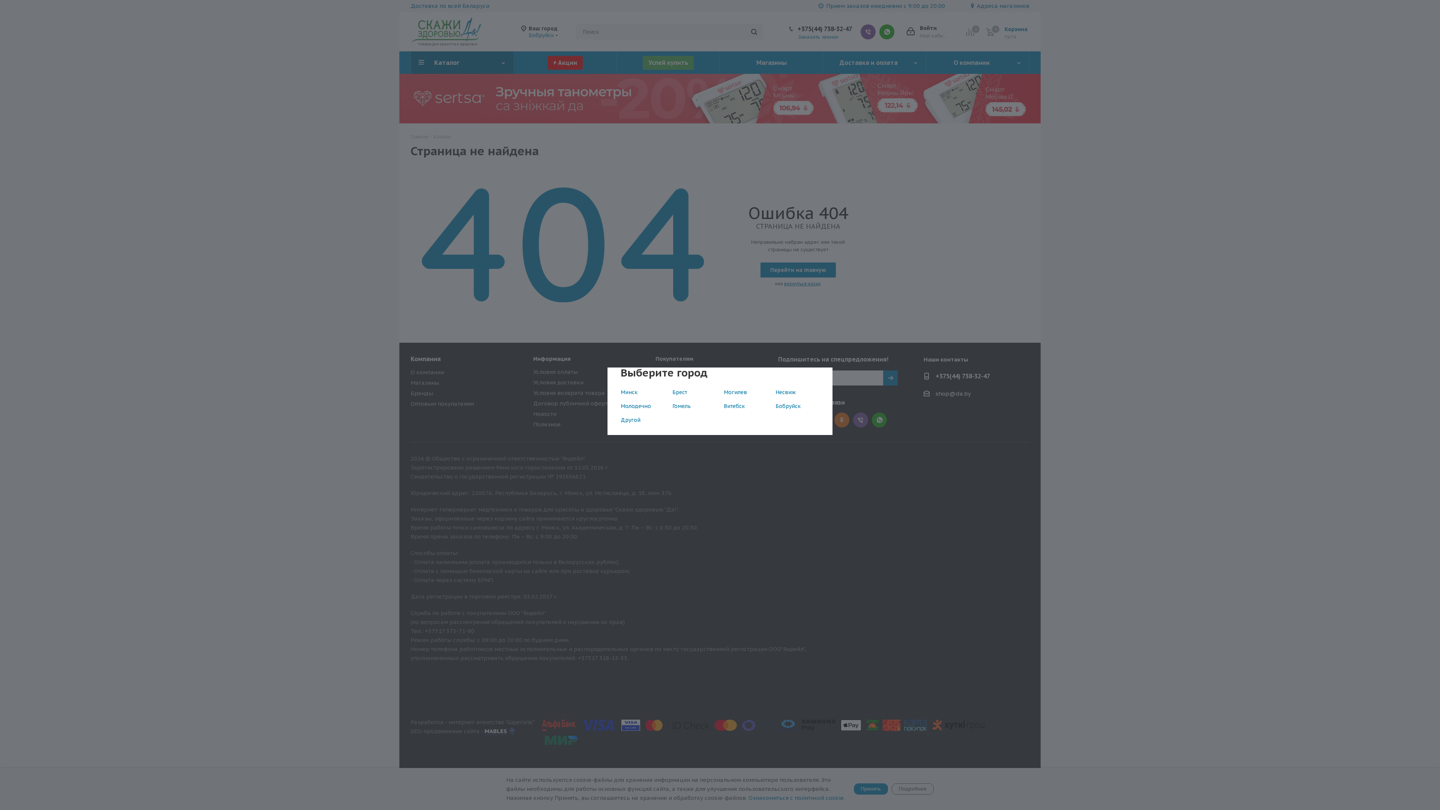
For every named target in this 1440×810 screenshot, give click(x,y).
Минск (629, 392)
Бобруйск (788, 406)
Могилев (735, 392)
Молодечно (636, 406)
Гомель (681, 406)
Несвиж (786, 392)
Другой (630, 420)
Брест (679, 392)
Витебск (734, 406)
